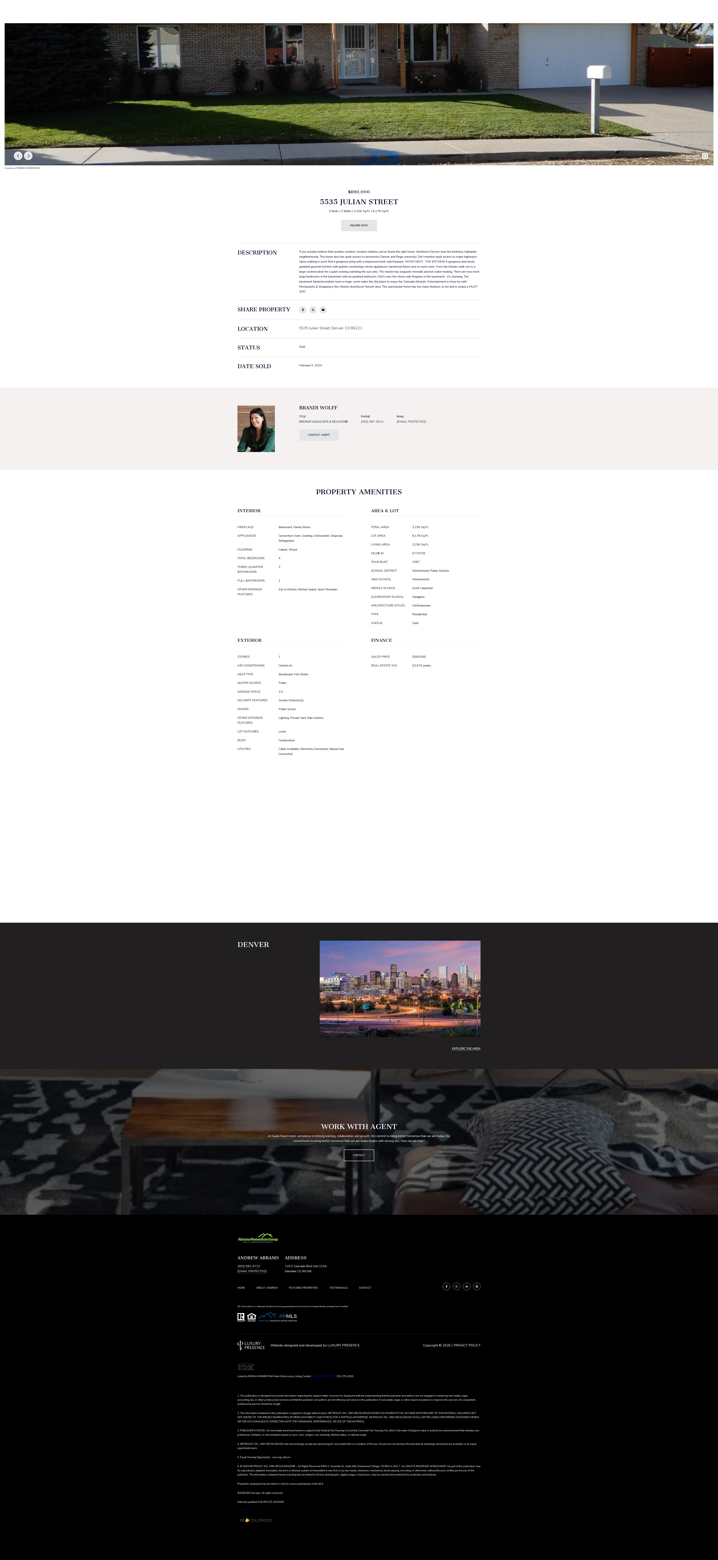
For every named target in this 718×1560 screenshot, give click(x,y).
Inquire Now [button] (359, 225)
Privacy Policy (467, 1345)
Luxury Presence (344, 1345)
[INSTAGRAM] (456, 1286)
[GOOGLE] (477, 1286)
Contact (365, 1287)
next (28, 155)
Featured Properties (303, 1288)
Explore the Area (466, 1048)
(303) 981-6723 (248, 1266)
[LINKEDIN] (466, 1286)
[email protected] (324, 1376)
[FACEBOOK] (446, 1286)
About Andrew (267, 1288)
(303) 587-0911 (372, 422)
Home (241, 1288)
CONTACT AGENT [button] (319, 435)
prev (18, 155)
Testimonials (338, 1288)
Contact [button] (359, 1155)
